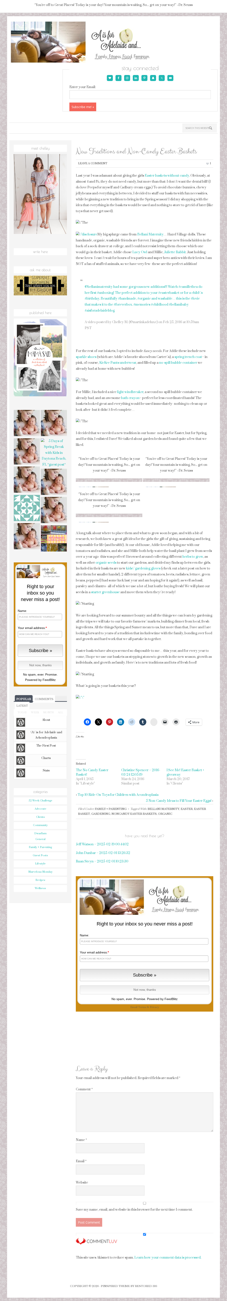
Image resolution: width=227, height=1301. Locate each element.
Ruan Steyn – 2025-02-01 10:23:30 (102, 861)
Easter (187, 809)
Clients (40, 817)
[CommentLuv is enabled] (96, 1243)
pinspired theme (115, 1286)
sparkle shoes (86, 357)
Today (22, 712)
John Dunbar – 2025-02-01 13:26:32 (103, 853)
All (60, 712)
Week (35, 712)
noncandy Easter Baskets (134, 814)
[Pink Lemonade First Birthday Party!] (54, 539)
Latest (22, 706)
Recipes (40, 880)
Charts (46, 758)
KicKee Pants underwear (117, 363)
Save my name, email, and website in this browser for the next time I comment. (134, 1210)
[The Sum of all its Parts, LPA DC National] (27, 423)
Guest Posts (40, 855)
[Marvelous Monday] (54, 423)
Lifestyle (40, 863)
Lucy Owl (139, 252)
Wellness (40, 888)
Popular (23, 699)
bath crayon (130, 398)
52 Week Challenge (40, 800)
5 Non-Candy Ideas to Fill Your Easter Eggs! (178, 801)
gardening (100, 814)
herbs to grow (192, 557)
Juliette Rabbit (175, 252)
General (40, 839)
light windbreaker (130, 392)
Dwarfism (40, 833)
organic (165, 814)
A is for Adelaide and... (86, 42)
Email (81, 1161)
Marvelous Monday (40, 872)
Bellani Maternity (150, 234)
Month (48, 712)
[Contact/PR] (54, 482)
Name (81, 1140)
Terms (142, 1007)
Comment (84, 1089)
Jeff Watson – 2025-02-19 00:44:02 (102, 844)
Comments (44, 699)
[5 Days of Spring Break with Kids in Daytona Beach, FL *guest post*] (54, 453)
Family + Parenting (111, 809)
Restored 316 (146, 1286)
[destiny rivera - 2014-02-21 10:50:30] (27, 508)
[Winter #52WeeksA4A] (27, 452)
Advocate (40, 809)
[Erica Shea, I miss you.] (54, 510)
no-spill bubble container (178, 363)
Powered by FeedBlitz (162, 999)
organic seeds (106, 563)
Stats (46, 771)
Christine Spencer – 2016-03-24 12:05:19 (140, 772)
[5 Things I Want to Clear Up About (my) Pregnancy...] (27, 537)
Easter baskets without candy (167, 176)
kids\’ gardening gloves (143, 568)
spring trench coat (188, 357)
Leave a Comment (92, 163)
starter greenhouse (105, 592)
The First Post (46, 746)
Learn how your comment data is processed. (167, 1258)
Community (40, 825)
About (46, 720)
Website (82, 1182)
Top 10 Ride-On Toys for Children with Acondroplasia (118, 795)
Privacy (154, 1007)
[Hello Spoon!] (27, 480)
